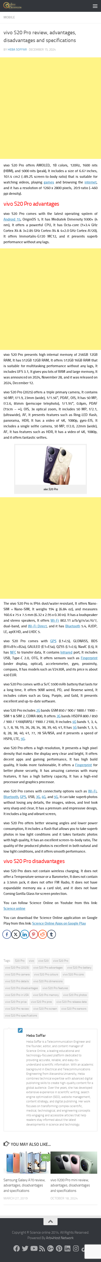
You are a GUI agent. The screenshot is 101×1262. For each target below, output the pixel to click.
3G (59, 716)
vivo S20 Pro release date (71, 1001)
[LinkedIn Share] (24, 934)
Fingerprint (89, 658)
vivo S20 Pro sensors (73, 1008)
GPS (53, 641)
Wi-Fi (54, 620)
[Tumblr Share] (51, 934)
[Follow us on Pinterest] (59, 1248)
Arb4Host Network (60, 1238)
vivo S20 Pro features (55, 988)
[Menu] (95, 6)
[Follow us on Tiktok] (84, 1248)
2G (38, 710)
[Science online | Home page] (16, 6)
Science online (14, 908)
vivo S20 (43, 960)
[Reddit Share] (42, 934)
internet (91, 182)
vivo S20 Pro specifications (21, 1015)
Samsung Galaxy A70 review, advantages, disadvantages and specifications (24, 1185)
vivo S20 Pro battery (79, 967)
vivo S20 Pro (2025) (17, 967)
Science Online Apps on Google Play (59, 923)
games (49, 182)
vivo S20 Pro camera (17, 974)
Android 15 (12, 219)
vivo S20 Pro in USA (17, 995)
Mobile (9, 17)
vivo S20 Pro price (16, 1001)
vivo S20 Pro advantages (48, 967)
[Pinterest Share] (33, 934)
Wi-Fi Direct (37, 626)
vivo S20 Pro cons (73, 974)
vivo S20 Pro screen (45, 1008)
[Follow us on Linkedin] (67, 1248)
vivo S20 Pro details (17, 981)
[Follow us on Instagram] (76, 1248)
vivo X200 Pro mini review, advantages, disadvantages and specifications (70, 1185)
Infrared (66, 652)
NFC (13, 652)
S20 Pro (19, 960)
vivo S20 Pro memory (46, 995)
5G (75, 727)
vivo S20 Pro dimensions (48, 981)
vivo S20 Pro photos (75, 995)
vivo (31, 960)
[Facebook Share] (6, 934)
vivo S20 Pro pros (41, 1001)
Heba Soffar (17, 49)
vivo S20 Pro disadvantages (21, 988)
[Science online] (16, 1248)
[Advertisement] (50, 108)
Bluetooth (72, 626)
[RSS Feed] (42, 1248)
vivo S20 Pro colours (46, 974)
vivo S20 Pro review (17, 1008)
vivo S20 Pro (60, 960)
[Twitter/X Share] (15, 934)
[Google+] (50, 1248)
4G (74, 722)
